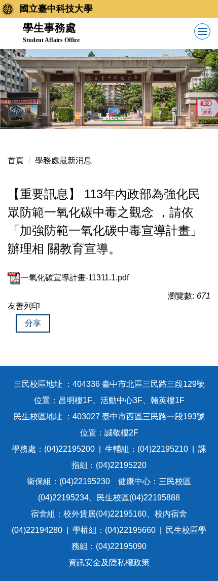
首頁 (16, 160)
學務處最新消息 (63, 160)
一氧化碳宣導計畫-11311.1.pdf (75, 277)
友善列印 (24, 306)
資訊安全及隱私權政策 (109, 562)
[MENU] (202, 31)
